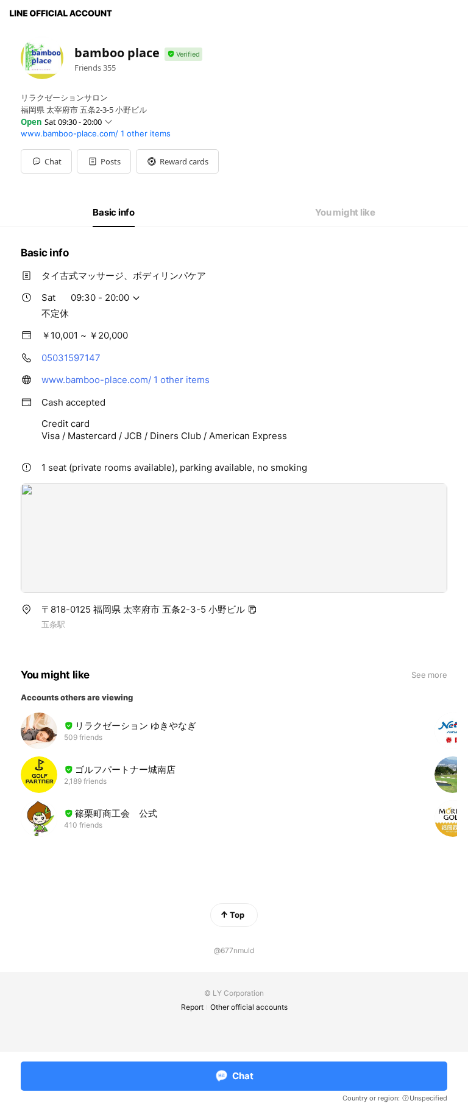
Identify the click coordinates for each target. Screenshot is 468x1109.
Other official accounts (249, 1007)
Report (192, 1007)
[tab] (114, 212)
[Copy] (252, 610)
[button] (104, 161)
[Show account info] (183, 55)
